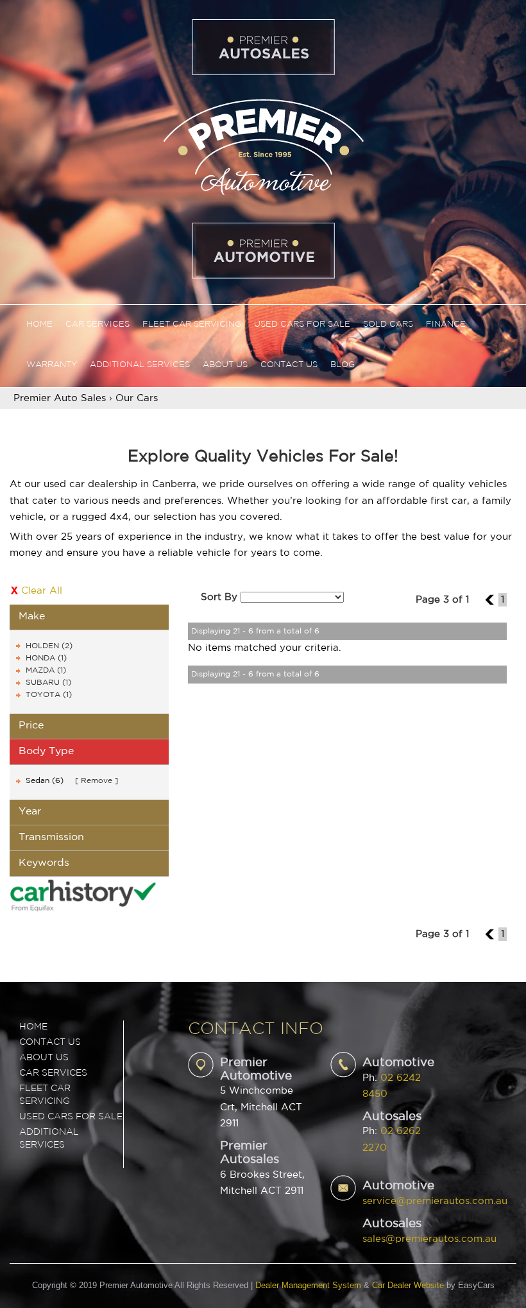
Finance (446, 324)
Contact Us (289, 364)
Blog (342, 364)
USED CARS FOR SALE (71, 1117)
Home (39, 324)
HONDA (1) (46, 658)
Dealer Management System (308, 1285)
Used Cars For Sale (302, 324)
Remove (96, 780)
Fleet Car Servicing (191, 324)
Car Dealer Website (408, 1285)
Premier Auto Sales (59, 398)
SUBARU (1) (48, 682)
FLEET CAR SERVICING (45, 1095)
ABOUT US (44, 1058)
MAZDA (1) (46, 670)
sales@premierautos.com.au (429, 1239)
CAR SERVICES (53, 1073)
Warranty (51, 364)
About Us (225, 364)
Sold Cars (388, 324)
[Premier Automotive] (263, 145)
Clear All (41, 591)
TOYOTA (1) (49, 694)
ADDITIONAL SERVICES (49, 1138)
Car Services (97, 324)
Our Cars (136, 398)
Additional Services (140, 364)
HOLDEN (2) (49, 646)
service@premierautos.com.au (434, 1201)
